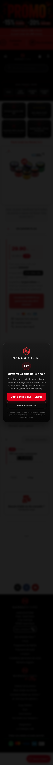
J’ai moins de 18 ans (27, 405)
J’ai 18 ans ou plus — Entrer (26, 396)
